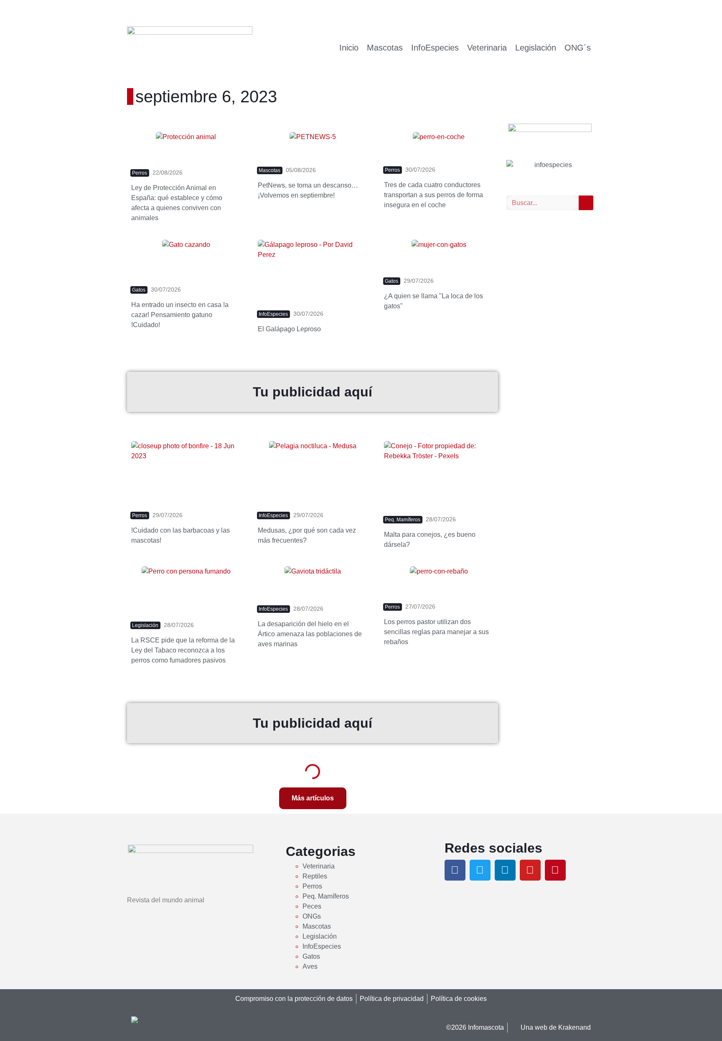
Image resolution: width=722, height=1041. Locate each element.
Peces (312, 906)
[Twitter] (480, 870)
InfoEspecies (435, 47)
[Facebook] (455, 870)
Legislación (535, 47)
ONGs (312, 916)
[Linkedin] (505, 870)
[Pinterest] (555, 870)
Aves (310, 966)
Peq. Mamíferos (326, 896)
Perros (312, 886)
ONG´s (577, 47)
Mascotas (385, 47)
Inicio (348, 47)
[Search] (586, 203)
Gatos (311, 956)
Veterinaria (487, 47)
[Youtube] (530, 870)
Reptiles (315, 876)
